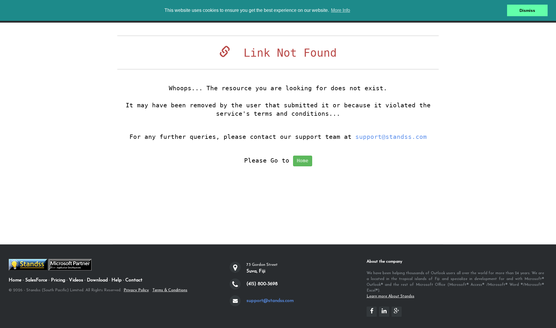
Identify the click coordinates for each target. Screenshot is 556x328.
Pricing (58, 280)
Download (97, 280)
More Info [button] (340, 10)
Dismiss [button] (527, 10)
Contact (133, 280)
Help (116, 280)
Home (302, 160)
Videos (76, 280)
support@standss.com (391, 136)
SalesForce (36, 280)
